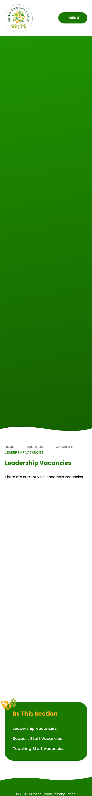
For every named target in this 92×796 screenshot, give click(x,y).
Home (9, 447)
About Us (35, 447)
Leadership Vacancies (24, 452)
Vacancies (64, 447)
